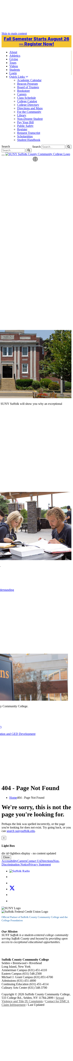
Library (21, 115)
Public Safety (25, 125)
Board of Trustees (28, 87)
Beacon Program (27, 83)
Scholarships (25, 136)
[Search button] (68, 147)
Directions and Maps (30, 108)
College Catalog (27, 101)
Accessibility (9, 861)
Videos (13, 66)
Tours (12, 62)
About (13, 52)
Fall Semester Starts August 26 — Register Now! (36, 41)
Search (36, 146)
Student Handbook (28, 139)
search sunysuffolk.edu (21, 831)
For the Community (29, 111)
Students (14, 69)
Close (6, 857)
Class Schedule (26, 97)
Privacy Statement (40, 864)
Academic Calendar (29, 80)
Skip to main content (14, 33)
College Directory (28, 104)
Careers (21, 94)
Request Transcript (28, 132)
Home (13, 797)
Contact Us (33, 861)
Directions (46, 861)
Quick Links (17, 76)
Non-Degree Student (30, 118)
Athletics (14, 55)
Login (13, 73)
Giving (13, 59)
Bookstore (23, 90)
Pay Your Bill (25, 122)
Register (22, 129)
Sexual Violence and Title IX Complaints (33, 999)
